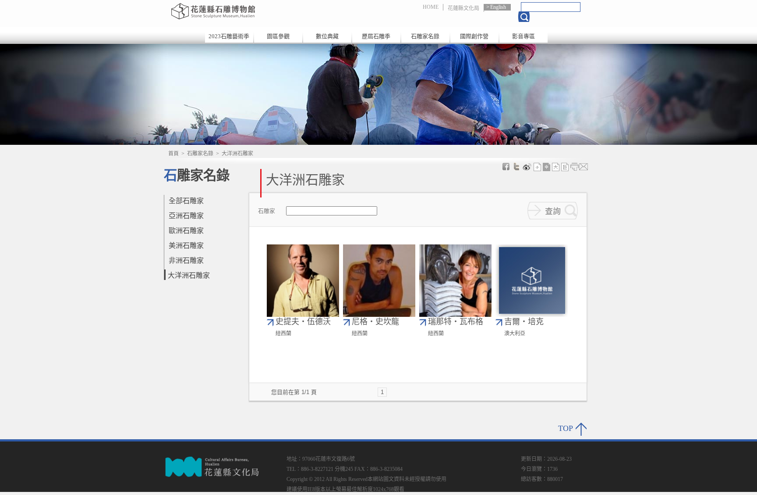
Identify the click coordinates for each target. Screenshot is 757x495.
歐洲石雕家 (186, 230)
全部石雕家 (186, 200)
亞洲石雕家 (186, 215)
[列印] (574, 166)
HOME (431, 7)
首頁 (173, 154)
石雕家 (266, 211)
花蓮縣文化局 (463, 8)
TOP (565, 428)
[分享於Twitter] (516, 166)
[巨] (565, 166)
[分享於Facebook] (506, 166)
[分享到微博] (527, 166)
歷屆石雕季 (376, 36)
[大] (556, 166)
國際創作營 (474, 36)
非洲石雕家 (186, 260)
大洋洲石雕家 (189, 275)
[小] (537, 166)
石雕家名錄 (425, 36)
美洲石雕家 (186, 245)
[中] (546, 166)
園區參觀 (278, 36)
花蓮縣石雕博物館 (261, 11)
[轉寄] (583, 166)
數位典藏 (327, 36)
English (498, 7)
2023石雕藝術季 (229, 36)
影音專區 (523, 36)
